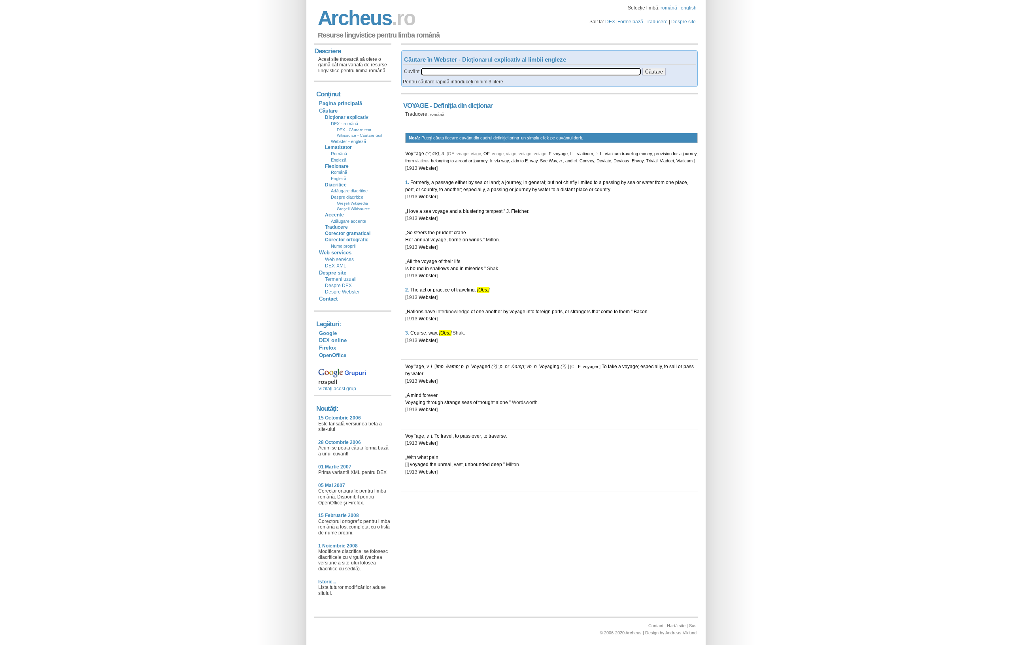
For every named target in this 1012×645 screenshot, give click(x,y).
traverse (497, 436)
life (457, 261)
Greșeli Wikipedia (352, 203)
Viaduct (667, 160)
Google (328, 333)
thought (486, 402)
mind (416, 395)
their (448, 261)
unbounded (477, 464)
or (470, 160)
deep (496, 464)
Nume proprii (343, 246)
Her (409, 240)
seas (467, 402)
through (435, 402)
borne (455, 240)
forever (430, 395)
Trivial (651, 160)
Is (407, 268)
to (452, 160)
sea (479, 182)
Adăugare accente (348, 221)
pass (688, 366)
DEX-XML (335, 266)
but (551, 182)
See (544, 160)
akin (515, 160)
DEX (610, 21)
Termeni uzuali (341, 279)
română (669, 8)
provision (663, 153)
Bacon (641, 311)
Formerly (419, 182)
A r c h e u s (365, 18)
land (494, 182)
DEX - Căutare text (354, 130)
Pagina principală (340, 103)
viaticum (585, 153)
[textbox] (531, 71)
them (624, 311)
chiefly (570, 182)
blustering (473, 211)
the (431, 232)
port (409, 189)
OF (486, 153)
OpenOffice (332, 355)
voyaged (419, 464)
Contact (328, 299)
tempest (493, 211)
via (497, 160)
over (476, 436)
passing (611, 182)
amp (454, 366)
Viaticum (684, 160)
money (645, 153)
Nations (415, 311)
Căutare (328, 111)
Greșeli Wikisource (353, 209)
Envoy (638, 160)
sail (673, 366)
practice (441, 290)
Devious (621, 160)
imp (440, 366)
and (568, 160)
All (409, 261)
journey (690, 153)
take (612, 366)
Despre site (683, 21)
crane (460, 232)
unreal (444, 464)
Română (339, 153)
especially (474, 189)
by (471, 182)
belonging (440, 160)
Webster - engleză (348, 141)
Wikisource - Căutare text (359, 135)
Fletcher (519, 211)
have (430, 311)
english (689, 8)
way (505, 160)
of (440, 261)
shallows (439, 268)
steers (420, 232)
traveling (630, 153)
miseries (474, 268)
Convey (587, 160)
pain (433, 457)
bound (417, 268)
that (596, 311)
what (422, 457)
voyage (560, 153)
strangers (580, 311)
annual (421, 240)
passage (444, 182)
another (452, 189)
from (409, 160)
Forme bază (630, 21)
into (530, 311)
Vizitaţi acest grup (337, 388)
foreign (543, 311)
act (423, 290)
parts (557, 311)
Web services (339, 259)
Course (418, 333)
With (411, 457)
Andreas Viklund (681, 632)
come (607, 311)
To (604, 366)
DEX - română (344, 123)
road (463, 160)
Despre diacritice (347, 197)
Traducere (657, 21)
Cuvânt (411, 71)
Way (553, 160)
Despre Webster (342, 292)
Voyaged (480, 366)
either (461, 182)
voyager (590, 366)
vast (458, 464)
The (414, 290)
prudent (444, 232)
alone (502, 402)
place (681, 182)
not (558, 182)
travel (447, 436)
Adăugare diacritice (349, 190)
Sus (693, 625)
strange (452, 402)
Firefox (327, 348)
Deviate (604, 160)
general (537, 182)
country (429, 189)
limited (585, 182)
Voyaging (549, 366)
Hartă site (676, 625)
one (670, 182)
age (420, 153)
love (413, 211)
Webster (427, 168)
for (675, 153)
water (648, 182)
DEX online (333, 340)
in (525, 182)
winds (475, 240)
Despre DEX (338, 285)
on (465, 240)
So (410, 232)
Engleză (338, 160)
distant (568, 189)
